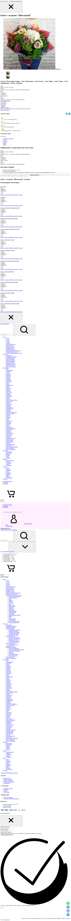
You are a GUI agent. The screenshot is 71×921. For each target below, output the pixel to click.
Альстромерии (9, 370)
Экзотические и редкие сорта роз (14, 353)
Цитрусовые (12, 653)
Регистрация (6, 323)
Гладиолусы (9, 381)
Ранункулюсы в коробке (14, 629)
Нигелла (8, 443)
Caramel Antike (12, 612)
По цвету (5, 141)
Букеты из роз (7, 778)
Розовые (8, 455)
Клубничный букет (13, 644)
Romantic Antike (12, 611)
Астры (4, 139)
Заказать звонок (7, 807)
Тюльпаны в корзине (14, 642)
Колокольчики (9, 385)
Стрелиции (8, 435)
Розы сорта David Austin (14, 596)
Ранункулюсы (9, 401)
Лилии (7, 386)
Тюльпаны (8, 395)
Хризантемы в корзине (14, 641)
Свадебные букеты (10, 358)
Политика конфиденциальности (11, 798)
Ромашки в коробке (13, 631)
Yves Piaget (11, 613)
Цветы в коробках (10, 359)
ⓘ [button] (17, 804)
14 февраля (8, 465)
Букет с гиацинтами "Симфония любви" (10, 208)
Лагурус (8, 416)
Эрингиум (8, 417)
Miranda (11, 600)
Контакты (5, 507)
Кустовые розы (9, 348)
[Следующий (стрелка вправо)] (2, 908)
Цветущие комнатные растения (16, 649)
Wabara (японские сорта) (14, 615)
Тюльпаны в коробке (14, 633)
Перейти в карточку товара (16, 194)
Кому (4, 144)
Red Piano (11, 607)
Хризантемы (9, 396)
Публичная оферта (8, 797)
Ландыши (8, 388)
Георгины (8, 376)
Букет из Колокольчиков (12, 446)
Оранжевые (9, 453)
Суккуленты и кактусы (14, 650)
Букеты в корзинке (10, 360)
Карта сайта (6, 792)
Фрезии (8, 402)
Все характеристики (5, 100)
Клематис (8, 414)
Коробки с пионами (13, 634)
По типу (5, 623)
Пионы (7, 397)
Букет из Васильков (10, 449)
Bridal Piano (11, 610)
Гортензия (3, 197)
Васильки (8, 374)
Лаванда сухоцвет (10, 413)
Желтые (8, 454)
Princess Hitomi (12, 618)
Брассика (8, 437)
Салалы (8, 426)
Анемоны (8, 371)
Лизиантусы (9, 403)
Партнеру (8, 472)
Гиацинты (8, 380)
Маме (7, 475)
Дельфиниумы (9, 408)
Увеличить (58, 69)
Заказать (3, 106)
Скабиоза (8, 406)
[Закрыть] (11, 820)
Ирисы (7, 382)
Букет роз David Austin (14, 621)
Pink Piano (11, 609)
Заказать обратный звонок (6, 834)
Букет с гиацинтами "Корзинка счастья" (10, 229)
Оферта (5, 791)
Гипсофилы (9, 432)
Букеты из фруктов (10, 361)
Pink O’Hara (11, 605)
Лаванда (8, 387)
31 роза (7, 340)
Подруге (8, 469)
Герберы (8, 377)
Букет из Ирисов (10, 448)
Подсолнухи (9, 392)
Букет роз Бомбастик (14, 622)
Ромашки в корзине (13, 639)
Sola (10, 617)
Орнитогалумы (9, 440)
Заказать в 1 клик (5, 107)
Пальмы (11, 652)
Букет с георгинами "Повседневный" (9, 282)
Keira (10, 599)
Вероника (8, 409)
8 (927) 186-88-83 (5, 551)
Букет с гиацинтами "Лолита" (8, 250)
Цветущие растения (13, 654)
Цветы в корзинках (8, 780)
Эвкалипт (8, 422)
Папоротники (9, 429)
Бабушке (8, 476)
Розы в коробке (9, 345)
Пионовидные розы (10, 344)
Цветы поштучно (10, 365)
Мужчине (8, 470)
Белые (4, 142)
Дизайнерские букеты (8, 138)
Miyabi (10, 616)
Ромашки (8, 393)
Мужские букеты (10, 363)
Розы (7, 369)
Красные (8, 458)
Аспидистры (9, 427)
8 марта (8, 464)
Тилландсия (9, 445)
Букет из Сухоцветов (11, 366)
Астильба (8, 411)
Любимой (8, 474)
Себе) (7, 467)
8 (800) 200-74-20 (5, 528)
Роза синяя (3, 186)
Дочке (7, 471)
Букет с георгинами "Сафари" (8, 293)
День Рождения (9, 460)
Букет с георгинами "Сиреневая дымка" (10, 303)
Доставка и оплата (7, 504)
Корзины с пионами (13, 637)
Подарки (5, 770)
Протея (7, 418)
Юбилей (8, 461)
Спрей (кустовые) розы (11, 351)
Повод (4, 143)
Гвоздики (8, 375)
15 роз (7, 338)
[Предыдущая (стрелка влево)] (1, 908)
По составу (6, 659)
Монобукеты (9, 355)
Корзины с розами (10, 347)
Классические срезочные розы (13, 350)
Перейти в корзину (5, 110)
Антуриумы (9, 434)
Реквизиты (5, 506)
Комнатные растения (11, 364)
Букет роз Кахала (13, 655)
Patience (11, 601)
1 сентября (8, 463)
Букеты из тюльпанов (9, 782)
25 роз (7, 339)
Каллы (7, 384)
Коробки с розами (10, 349)
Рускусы (8, 424)
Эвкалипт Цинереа (10, 428)
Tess (10, 604)
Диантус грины (9, 433)
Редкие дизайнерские (14, 648)
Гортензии (8, 379)
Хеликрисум (9, 421)
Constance (11, 602)
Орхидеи (8, 390)
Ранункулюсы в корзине (14, 638)
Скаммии (8, 430)
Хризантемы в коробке (14, 632)
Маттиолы (8, 405)
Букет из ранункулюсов (11, 400)
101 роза (8, 343)
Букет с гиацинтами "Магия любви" (9, 218)
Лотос (7, 419)
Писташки (8, 423)
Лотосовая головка (10, 444)
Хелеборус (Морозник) (11, 412)
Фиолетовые (9, 451)
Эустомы (8, 398)
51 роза (7, 342)
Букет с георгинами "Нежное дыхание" (10, 261)
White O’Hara (12, 606)
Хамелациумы (9, 442)
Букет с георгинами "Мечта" (7, 271)
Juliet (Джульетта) (13, 597)
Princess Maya (12, 620)
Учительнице (9, 477)
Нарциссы (8, 391)
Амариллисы (9, 407)
